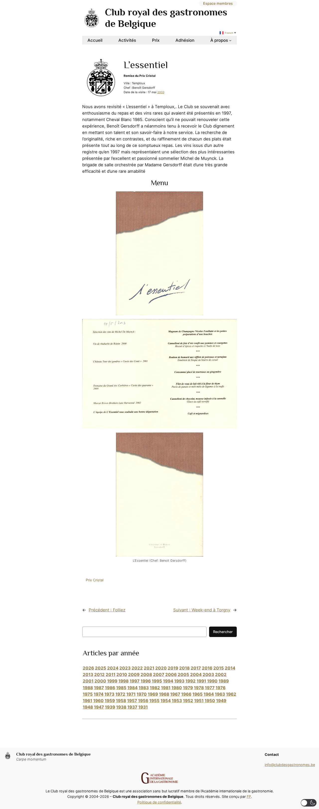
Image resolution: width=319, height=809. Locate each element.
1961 (87, 700)
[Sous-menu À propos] (230, 40)
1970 (142, 694)
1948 (88, 707)
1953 (177, 700)
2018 (184, 668)
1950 (210, 700)
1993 (179, 681)
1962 (231, 694)
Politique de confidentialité (159, 802)
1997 (135, 681)
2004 (196, 674)
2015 (218, 668)
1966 (186, 694)
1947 (99, 707)
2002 (221, 674)
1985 (121, 687)
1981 (165, 687)
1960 (98, 700)
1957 (132, 700)
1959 (110, 700)
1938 (121, 707)
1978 (199, 687)
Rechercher (223, 632)
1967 (175, 694)
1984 (132, 687)
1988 (88, 687)
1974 (98, 694)
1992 (190, 681)
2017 (196, 668)
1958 (121, 700)
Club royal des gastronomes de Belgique (53, 754)
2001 (88, 681)
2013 (88, 674)
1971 (131, 694)
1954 (165, 700)
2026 (88, 668)
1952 (188, 700)
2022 (137, 668)
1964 (209, 694)
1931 (143, 707)
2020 (161, 668)
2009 (134, 674)
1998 (123, 681)
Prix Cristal (94, 580)
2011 (110, 674)
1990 (212, 681)
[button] (309, 803)
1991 (201, 681)
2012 (99, 674)
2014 (230, 668)
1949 (221, 700)
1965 (197, 694)
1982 (155, 687)
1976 (221, 687)
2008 (146, 674)
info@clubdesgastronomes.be (290, 765)
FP (249, 796)
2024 (112, 668)
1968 (164, 694)
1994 (168, 681)
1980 (176, 687)
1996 (146, 681)
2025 (100, 668)
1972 (120, 694)
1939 (110, 707)
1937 (132, 707)
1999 (112, 681)
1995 (157, 681)
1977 (210, 687)
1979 (188, 687)
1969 (153, 694)
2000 (100, 681)
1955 (154, 700)
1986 (110, 687)
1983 (144, 687)
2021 (149, 668)
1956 (143, 700)
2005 (183, 674)
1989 (224, 681)
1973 (109, 694)
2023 (125, 668)
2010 (121, 674)
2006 (171, 674)
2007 (158, 674)
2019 (173, 668)
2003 (160, 92)
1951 (199, 700)
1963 (220, 694)
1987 (99, 687)
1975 (88, 694)
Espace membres (218, 3)
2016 (207, 668)
